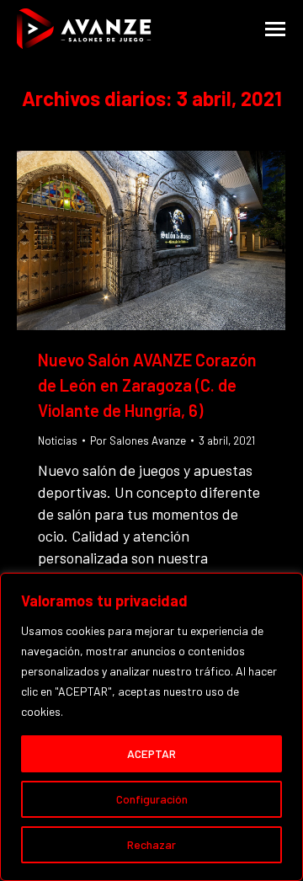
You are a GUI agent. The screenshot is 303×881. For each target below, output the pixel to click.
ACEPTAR (151, 753)
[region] (151, 727)
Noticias (57, 440)
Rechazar (151, 844)
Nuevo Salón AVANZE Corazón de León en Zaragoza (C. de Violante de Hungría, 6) (147, 385)
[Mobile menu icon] (275, 29)
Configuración (152, 799)
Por (138, 440)
